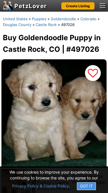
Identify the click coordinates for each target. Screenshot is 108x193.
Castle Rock (46, 24)
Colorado (88, 18)
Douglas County (17, 24)
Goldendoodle (63, 18)
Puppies (39, 18)
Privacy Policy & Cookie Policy (40, 185)
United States (15, 18)
